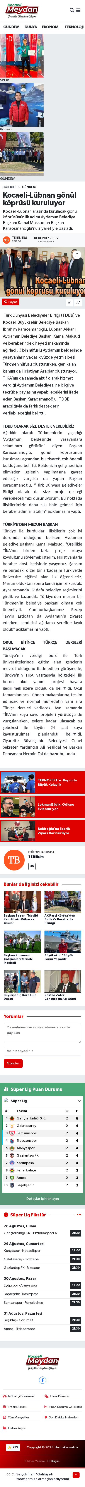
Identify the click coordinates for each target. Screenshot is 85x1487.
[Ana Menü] (78, 11)
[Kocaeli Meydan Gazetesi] (22, 11)
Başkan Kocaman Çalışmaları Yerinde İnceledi (18, 959)
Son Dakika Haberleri (63, 1417)
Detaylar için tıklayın (42, 1199)
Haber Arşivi (17, 1428)
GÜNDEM (11, 27)
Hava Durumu (59, 1396)
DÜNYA (31, 27)
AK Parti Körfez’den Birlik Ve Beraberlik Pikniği (59, 919)
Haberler (10, 187)
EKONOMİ (50, 27)
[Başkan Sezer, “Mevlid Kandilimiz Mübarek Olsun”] (22, 902)
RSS (15, 1447)
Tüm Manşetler (18, 1417)
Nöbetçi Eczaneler (21, 1396)
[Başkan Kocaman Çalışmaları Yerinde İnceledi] (22, 941)
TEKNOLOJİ (74, 27)
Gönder (13, 1063)
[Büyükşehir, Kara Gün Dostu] (22, 981)
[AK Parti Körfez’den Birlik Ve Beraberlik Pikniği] (63, 902)
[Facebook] (42, 1380)
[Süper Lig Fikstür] (79, 1215)
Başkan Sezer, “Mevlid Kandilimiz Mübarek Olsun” (21, 919)
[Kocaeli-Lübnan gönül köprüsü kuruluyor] (42, 272)
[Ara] (72, 11)
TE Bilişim (36, 856)
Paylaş (12, 302)
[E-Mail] (32, 866)
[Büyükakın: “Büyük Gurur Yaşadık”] (63, 941)
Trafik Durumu (17, 1407)
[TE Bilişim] (14, 860)
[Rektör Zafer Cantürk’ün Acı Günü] (63, 981)
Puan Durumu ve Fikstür (65, 1407)
